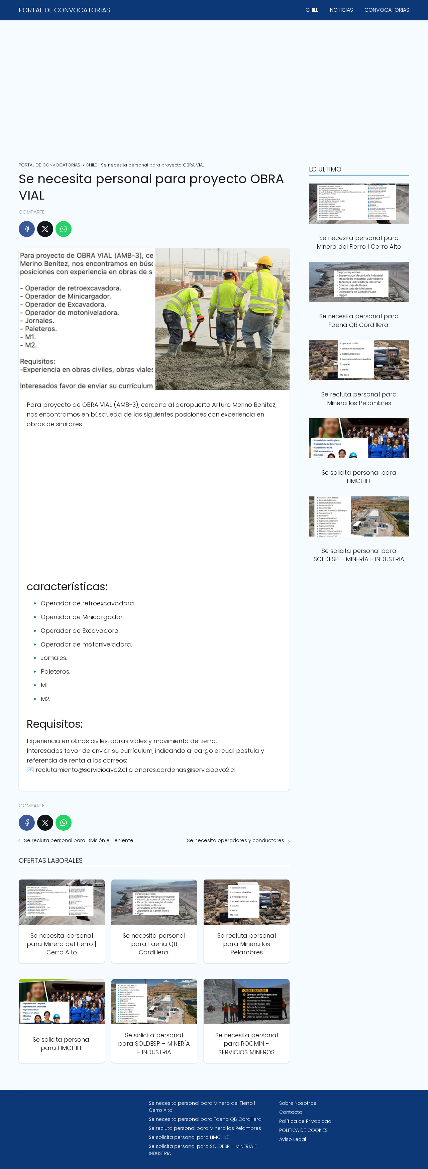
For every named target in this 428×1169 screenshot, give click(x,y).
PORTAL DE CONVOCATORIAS (64, 10)
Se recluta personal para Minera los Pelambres (205, 1128)
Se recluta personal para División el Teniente (78, 840)
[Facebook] (27, 229)
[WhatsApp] (64, 229)
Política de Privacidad (305, 1121)
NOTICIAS (341, 10)
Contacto (290, 1112)
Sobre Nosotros (297, 1103)
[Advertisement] (214, 88)
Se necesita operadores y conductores (235, 840)
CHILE (312, 10)
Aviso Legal (292, 1139)
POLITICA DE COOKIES (303, 1130)
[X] (45, 229)
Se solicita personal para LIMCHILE (189, 1137)
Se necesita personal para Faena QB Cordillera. (205, 1119)
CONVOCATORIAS (386, 10)
